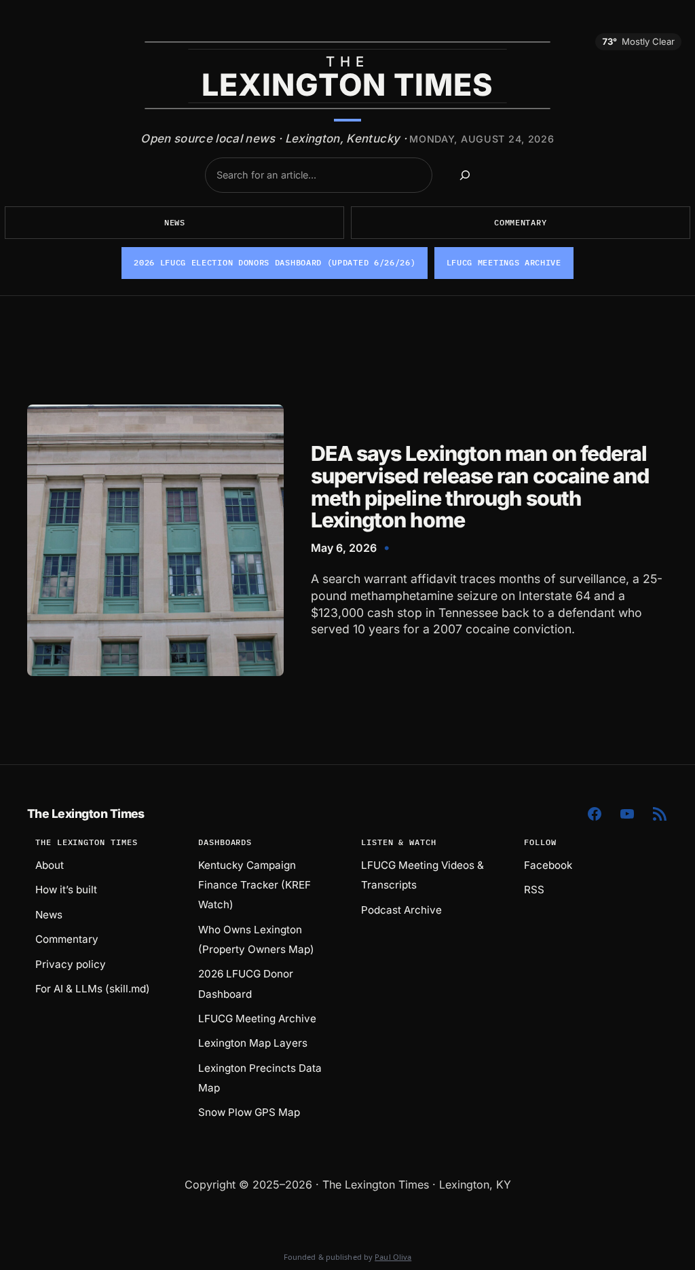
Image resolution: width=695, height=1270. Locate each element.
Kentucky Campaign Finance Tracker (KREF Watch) (254, 885)
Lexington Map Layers (252, 1042)
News (174, 222)
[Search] (464, 174)
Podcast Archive (401, 909)
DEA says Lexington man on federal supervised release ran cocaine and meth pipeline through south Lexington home (480, 487)
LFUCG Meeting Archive (257, 1018)
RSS (534, 889)
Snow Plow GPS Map (249, 1112)
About (49, 865)
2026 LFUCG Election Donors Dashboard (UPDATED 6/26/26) (274, 262)
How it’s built (66, 889)
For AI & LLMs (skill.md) (92, 988)
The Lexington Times (86, 813)
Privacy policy (70, 964)
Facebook (548, 865)
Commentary (520, 222)
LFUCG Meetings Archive (504, 262)
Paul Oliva (393, 1257)
